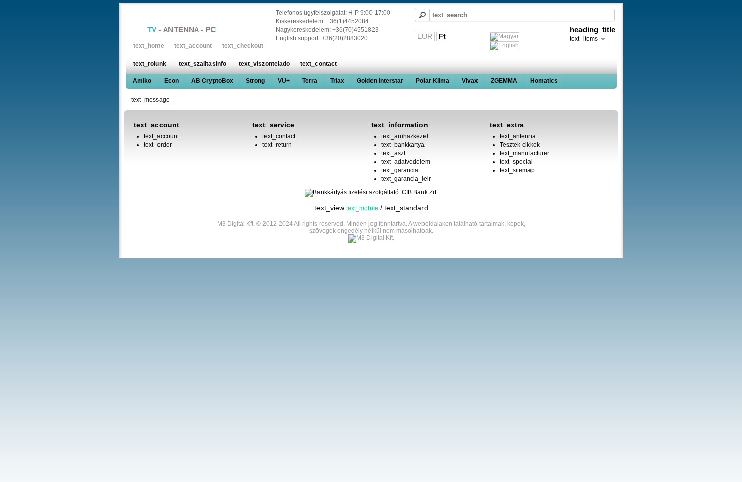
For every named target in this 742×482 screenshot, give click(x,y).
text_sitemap (517, 170)
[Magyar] (504, 36)
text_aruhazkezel (404, 136)
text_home (148, 45)
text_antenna (518, 136)
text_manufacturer (524, 153)
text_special (516, 161)
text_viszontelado (264, 63)
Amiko (142, 80)
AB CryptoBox (212, 80)
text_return (277, 144)
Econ (171, 80)
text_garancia (399, 170)
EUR (424, 36)
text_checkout (242, 45)
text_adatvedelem (405, 161)
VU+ (284, 80)
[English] (504, 45)
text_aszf (393, 153)
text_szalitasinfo (202, 63)
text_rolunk (149, 63)
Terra (309, 80)
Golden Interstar (380, 80)
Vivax (470, 80)
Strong (255, 80)
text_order (158, 144)
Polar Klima (432, 80)
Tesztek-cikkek (520, 144)
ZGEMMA (504, 80)
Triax (337, 80)
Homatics (544, 80)
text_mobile (362, 208)
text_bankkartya (403, 144)
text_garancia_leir (406, 179)
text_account (193, 45)
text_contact (318, 63)
